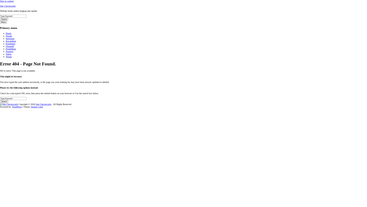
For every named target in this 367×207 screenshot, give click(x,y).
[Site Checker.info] (9, 104)
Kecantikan (11, 41)
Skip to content (7, 1)
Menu (3, 22)
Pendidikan (11, 49)
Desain (9, 36)
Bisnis (8, 33)
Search (4, 19)
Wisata (9, 56)
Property (9, 51)
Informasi (10, 38)
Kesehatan (10, 44)
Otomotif (10, 46)
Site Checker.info (8, 6)
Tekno (8, 54)
